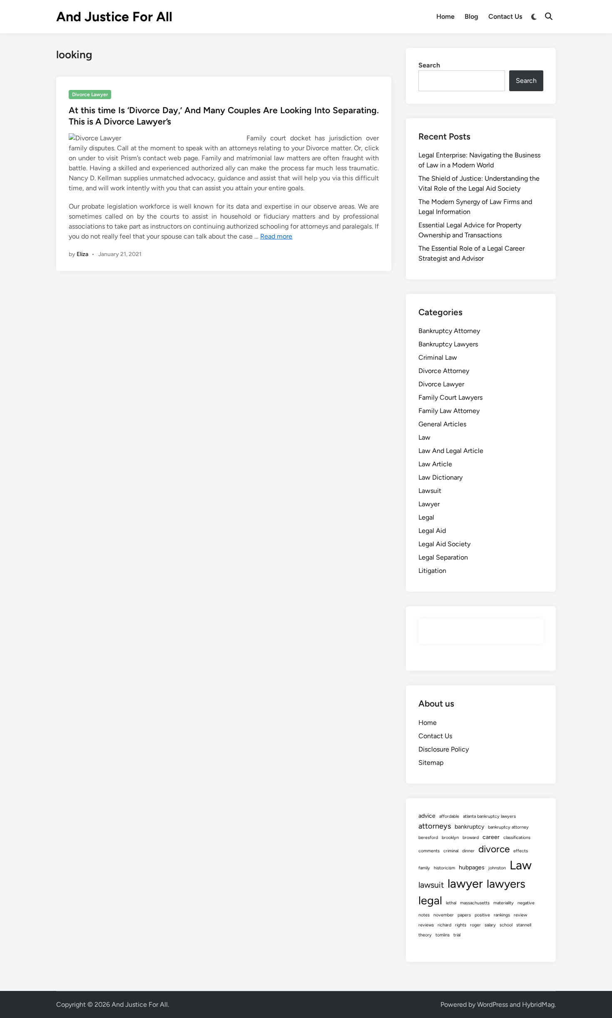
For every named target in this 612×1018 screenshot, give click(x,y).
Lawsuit (429, 491)
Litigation (432, 571)
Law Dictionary (440, 477)
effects (520, 851)
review (520, 915)
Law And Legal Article (450, 451)
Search (429, 65)
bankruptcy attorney (508, 827)
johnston (497, 868)
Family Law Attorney (449, 411)
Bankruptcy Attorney (449, 331)
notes (424, 915)
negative (526, 903)
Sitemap (430, 763)
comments (429, 851)
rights (460, 925)
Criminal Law (437, 357)
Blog (471, 16)
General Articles (442, 424)
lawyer (465, 883)
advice (426, 815)
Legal (426, 517)
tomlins (442, 935)
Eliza (82, 254)
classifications (516, 837)
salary (490, 925)
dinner (468, 851)
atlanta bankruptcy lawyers (489, 816)
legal (430, 900)
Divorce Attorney (443, 371)
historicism (444, 868)
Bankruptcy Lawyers (448, 344)
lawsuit (431, 885)
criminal (450, 851)
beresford (428, 837)
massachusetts (475, 903)
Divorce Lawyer (90, 94)
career (491, 837)
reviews (426, 925)
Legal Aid (432, 531)
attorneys (434, 826)
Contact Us (505, 16)
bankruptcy (469, 826)
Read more (276, 236)
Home (445, 16)
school (506, 925)
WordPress (492, 1004)
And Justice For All (114, 17)
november (443, 915)
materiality (503, 903)
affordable (449, 816)
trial (456, 935)
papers (464, 915)
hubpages (472, 867)
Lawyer (429, 504)
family (424, 868)
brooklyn (450, 837)
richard (444, 925)
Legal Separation (443, 557)
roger (475, 925)
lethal (451, 903)
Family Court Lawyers (450, 397)
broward (471, 837)
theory (425, 935)
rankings (502, 915)
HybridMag (538, 1004)
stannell (523, 925)
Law (424, 437)
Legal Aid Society (444, 544)
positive (482, 915)
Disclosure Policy (443, 749)
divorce (494, 849)
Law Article (435, 464)
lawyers (506, 884)
